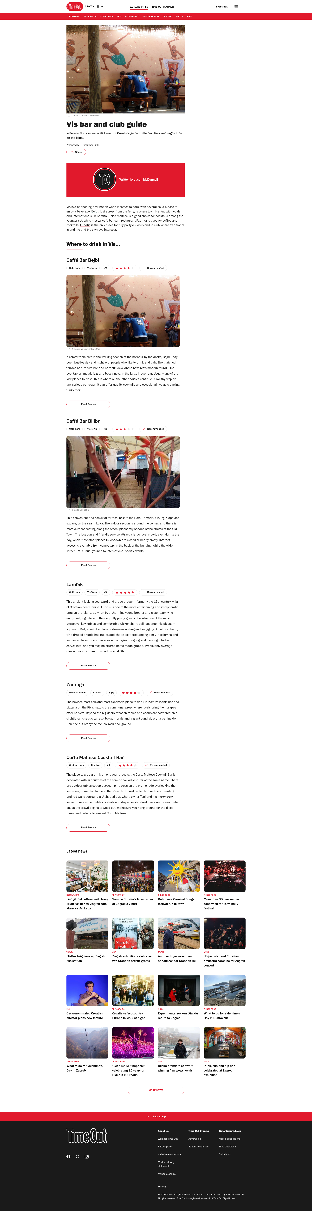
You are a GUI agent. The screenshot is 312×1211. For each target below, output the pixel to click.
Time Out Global (227, 1147)
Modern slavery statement (166, 1164)
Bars (119, 17)
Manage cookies (167, 1174)
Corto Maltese (118, 216)
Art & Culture (132, 17)
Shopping (167, 17)
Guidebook (225, 1154)
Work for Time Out (168, 1139)
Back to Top (159, 1117)
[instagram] (87, 1156)
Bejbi (94, 212)
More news (156, 1090)
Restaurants (106, 17)
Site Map (162, 1187)
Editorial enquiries (198, 1147)
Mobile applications (229, 1139)
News (189, 17)
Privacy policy (165, 1147)
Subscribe (222, 7)
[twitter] (77, 1156)
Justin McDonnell (146, 180)
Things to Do (90, 17)
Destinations (74, 17)
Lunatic (85, 225)
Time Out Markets (163, 7)
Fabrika (141, 221)
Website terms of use (169, 1154)
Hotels (179, 17)
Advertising (194, 1139)
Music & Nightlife (151, 17)
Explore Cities (139, 7)
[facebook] (68, 1156)
